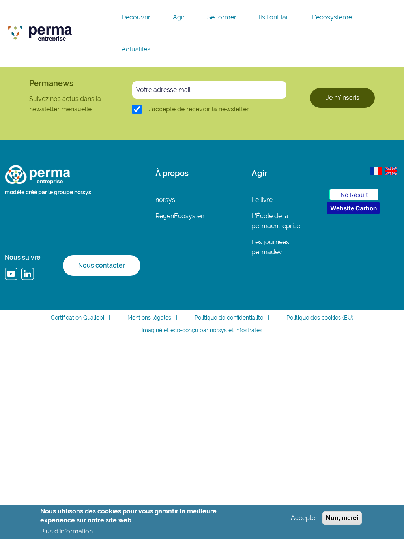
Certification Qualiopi (77, 317)
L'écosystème (332, 17)
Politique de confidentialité (229, 317)
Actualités (136, 49)
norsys (165, 200)
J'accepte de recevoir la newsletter (198, 109)
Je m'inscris (342, 97)
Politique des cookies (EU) (320, 317)
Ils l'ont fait (274, 17)
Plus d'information (66, 531)
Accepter (304, 518)
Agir (179, 17)
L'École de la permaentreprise (276, 221)
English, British (391, 171)
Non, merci (342, 518)
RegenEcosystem (181, 216)
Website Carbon (353, 208)
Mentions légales (149, 317)
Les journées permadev (270, 247)
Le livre (262, 200)
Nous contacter (101, 265)
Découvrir (136, 17)
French (376, 171)
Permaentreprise (97, 31)
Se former (221, 17)
